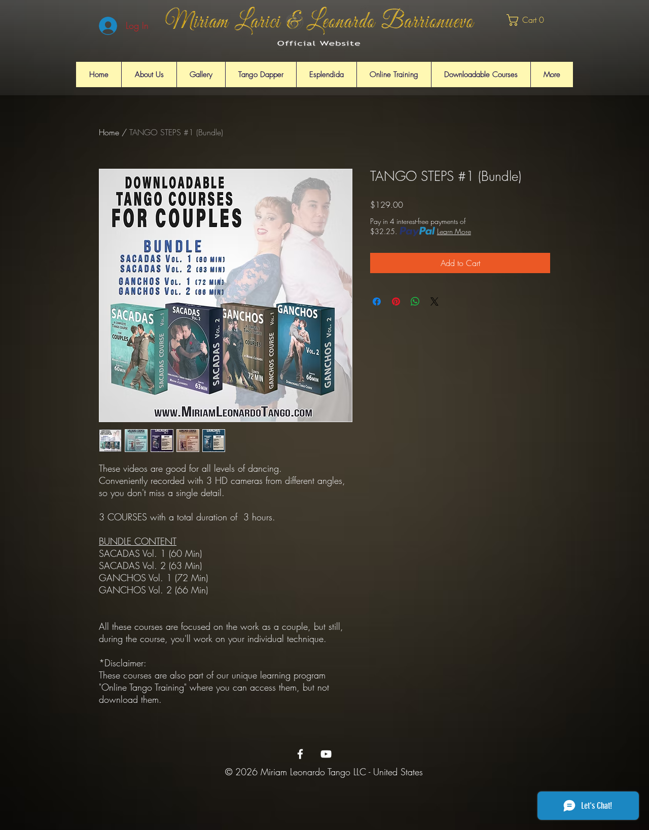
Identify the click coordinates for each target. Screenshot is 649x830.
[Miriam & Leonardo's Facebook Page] (300, 754)
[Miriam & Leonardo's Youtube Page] (326, 754)
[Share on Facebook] (377, 301)
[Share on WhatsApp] (415, 301)
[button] (529, 20)
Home (109, 132)
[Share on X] (434, 301)
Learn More (454, 231)
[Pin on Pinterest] (396, 301)
